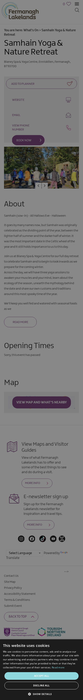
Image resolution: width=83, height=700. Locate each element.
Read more (58, 667)
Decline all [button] (41, 685)
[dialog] (41, 350)
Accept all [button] (41, 676)
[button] (41, 693)
